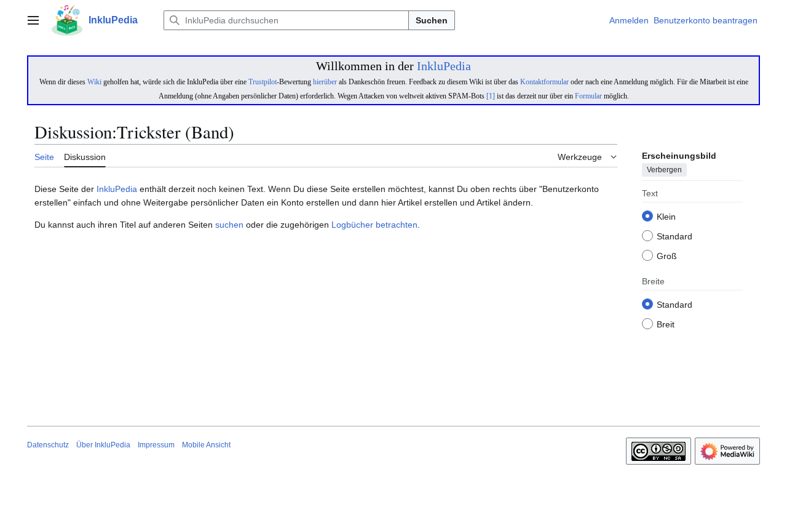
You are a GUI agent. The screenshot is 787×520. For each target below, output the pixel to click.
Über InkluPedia (103, 445)
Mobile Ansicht (206, 445)
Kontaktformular (544, 82)
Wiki (94, 82)
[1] (490, 96)
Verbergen (664, 170)
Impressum (156, 445)
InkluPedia (444, 66)
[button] (33, 20)
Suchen (432, 20)
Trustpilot (262, 82)
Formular (588, 96)
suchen (229, 225)
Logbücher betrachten (374, 225)
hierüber (325, 82)
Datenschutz (48, 445)
